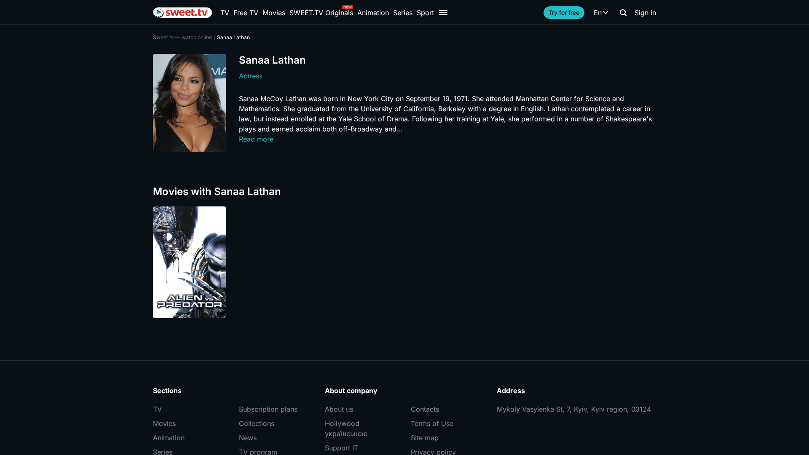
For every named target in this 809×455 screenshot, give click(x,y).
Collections (256, 423)
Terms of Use (432, 423)
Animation (373, 12)
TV (224, 12)
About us (339, 409)
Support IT (341, 448)
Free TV (245, 12)
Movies (274, 12)
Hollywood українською (346, 428)
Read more (256, 139)
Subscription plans (268, 409)
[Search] (623, 12)
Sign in (645, 12)
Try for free (564, 12)
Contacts (425, 409)
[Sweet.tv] (182, 12)
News (248, 438)
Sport (425, 12)
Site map (425, 438)
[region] (404, 262)
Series (403, 12)
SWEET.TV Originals (321, 12)
